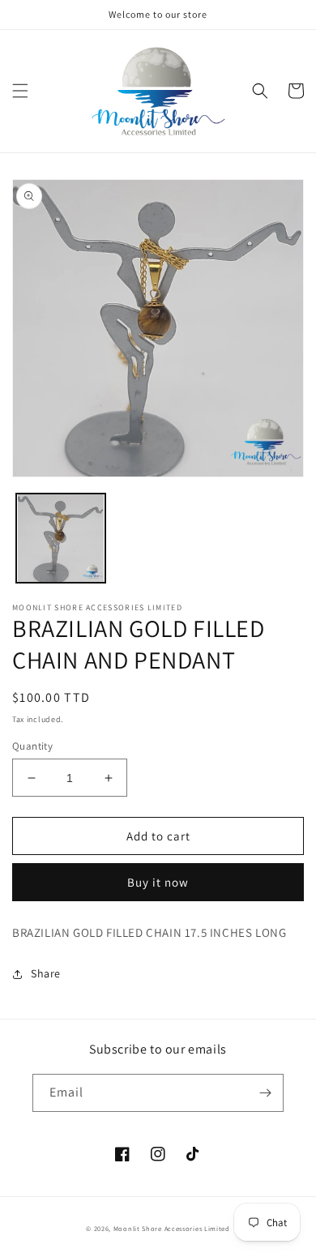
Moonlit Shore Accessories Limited (171, 1228)
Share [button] (46, 973)
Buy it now (158, 882)
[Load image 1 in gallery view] (60, 538)
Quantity (32, 746)
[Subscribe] (265, 1093)
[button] (20, 91)
